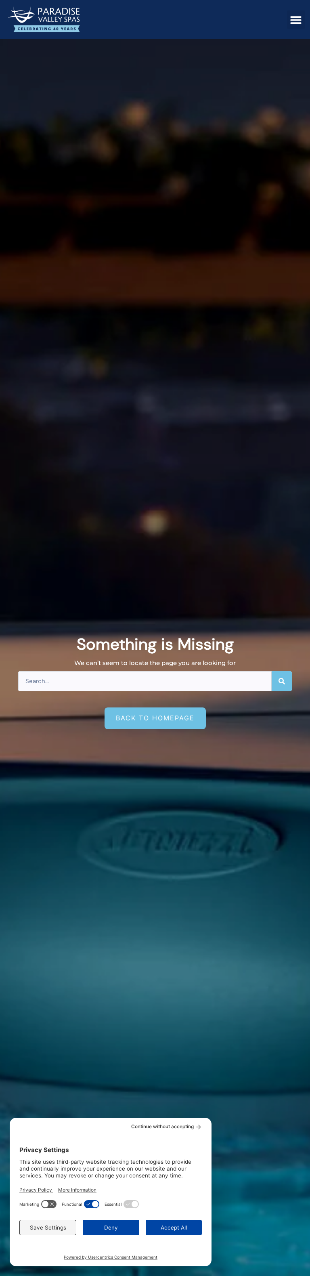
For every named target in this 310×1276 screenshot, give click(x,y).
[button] (296, 19)
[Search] (282, 681)
